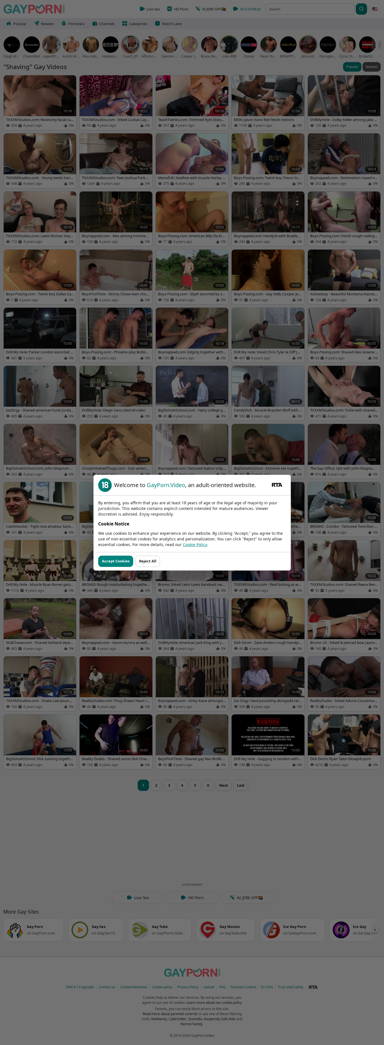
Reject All (147, 561)
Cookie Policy (195, 544)
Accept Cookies (116, 561)
